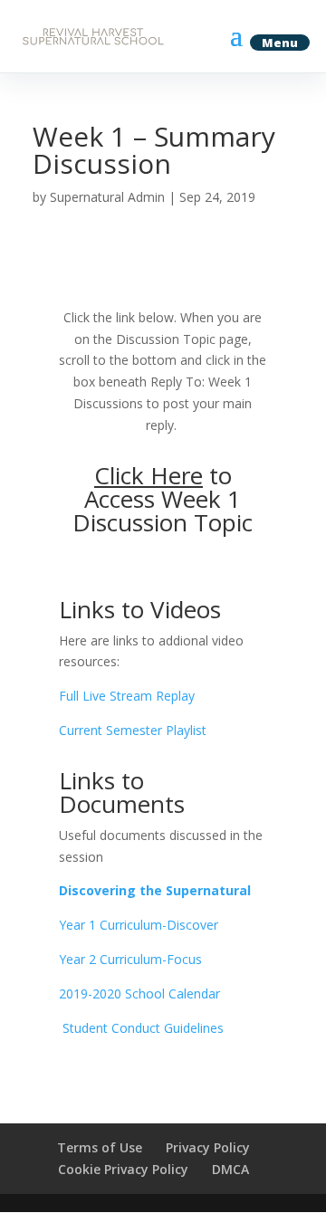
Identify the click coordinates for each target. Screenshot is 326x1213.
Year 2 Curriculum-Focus (130, 959)
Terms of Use (99, 1147)
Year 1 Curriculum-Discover (138, 924)
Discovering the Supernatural (155, 890)
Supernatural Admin (107, 196)
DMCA (230, 1169)
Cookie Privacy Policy (123, 1169)
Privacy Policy (208, 1147)
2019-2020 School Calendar (139, 993)
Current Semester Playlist (132, 730)
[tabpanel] (163, 673)
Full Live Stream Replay (127, 695)
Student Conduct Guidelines (141, 1027)
